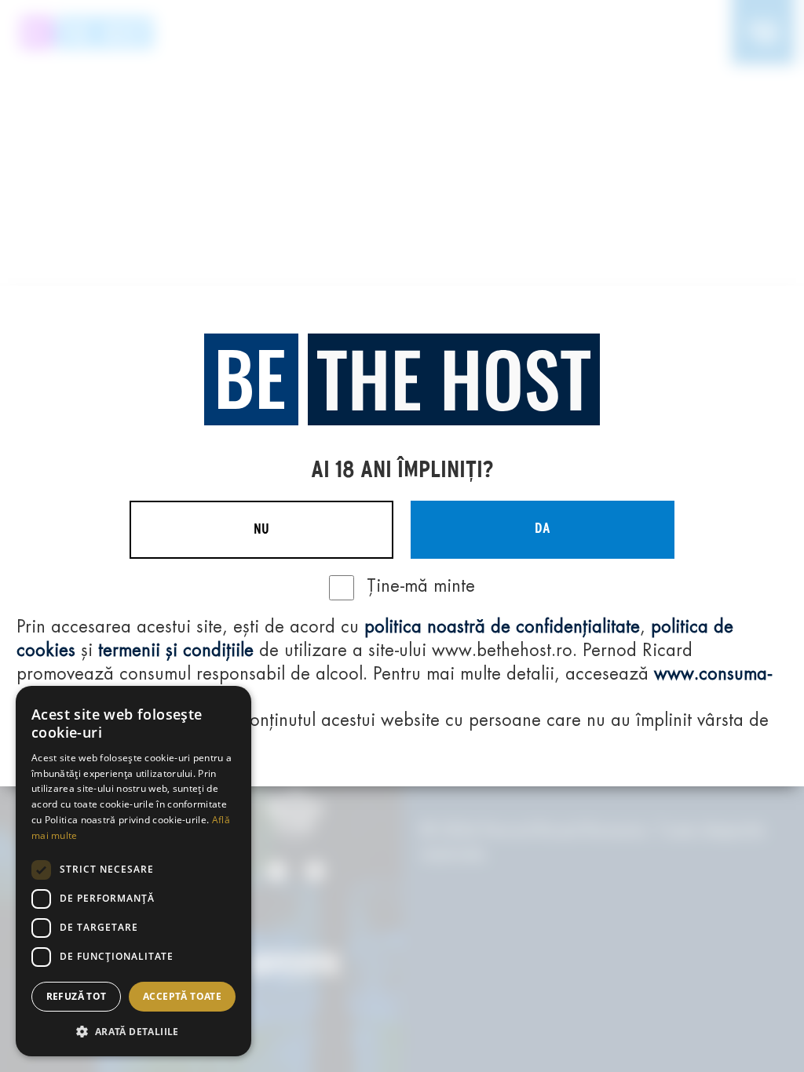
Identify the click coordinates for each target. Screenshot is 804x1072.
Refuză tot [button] (76, 996)
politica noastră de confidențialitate (502, 627)
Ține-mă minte (421, 587)
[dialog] (133, 871)
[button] (133, 1031)
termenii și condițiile (176, 651)
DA (542, 529)
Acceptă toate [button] (182, 996)
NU (261, 529)
